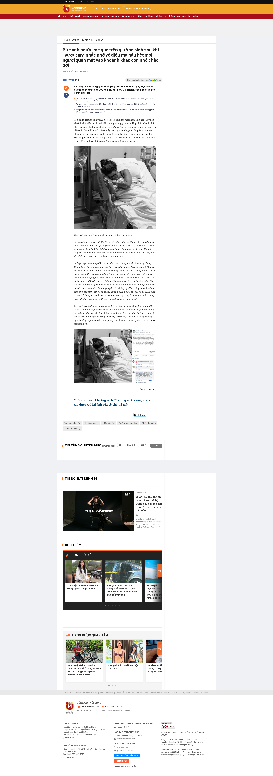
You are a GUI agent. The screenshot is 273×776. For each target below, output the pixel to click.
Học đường (170, 16)
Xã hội (139, 16)
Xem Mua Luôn (183, 16)
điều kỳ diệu (109, 423)
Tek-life (158, 16)
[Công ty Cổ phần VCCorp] (168, 725)
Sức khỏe (148, 16)
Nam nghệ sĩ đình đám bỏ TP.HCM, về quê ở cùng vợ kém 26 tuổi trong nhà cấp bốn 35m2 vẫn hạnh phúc (84, 670)
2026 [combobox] (143, 445)
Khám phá (87, 40)
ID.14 (80, 2)
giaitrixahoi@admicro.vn (126, 750)
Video (195, 16)
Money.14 (115, 16)
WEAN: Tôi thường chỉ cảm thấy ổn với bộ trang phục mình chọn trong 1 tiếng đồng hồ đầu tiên (149, 503)
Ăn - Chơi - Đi (128, 16)
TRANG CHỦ (59, 16)
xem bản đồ (69, 738)
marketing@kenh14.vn (126, 739)
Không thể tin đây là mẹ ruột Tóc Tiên (122, 667)
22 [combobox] (120, 445)
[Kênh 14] (70, 708)
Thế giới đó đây (156, 693)
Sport (102, 693)
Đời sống (105, 16)
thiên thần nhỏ (149, 423)
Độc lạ (99, 40)
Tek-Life (177, 693)
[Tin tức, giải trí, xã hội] (77, 9)
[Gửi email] (77, 80)
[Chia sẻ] (66, 95)
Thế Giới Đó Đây (71, 40)
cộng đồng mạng (72, 428)
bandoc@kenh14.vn (113, 706)
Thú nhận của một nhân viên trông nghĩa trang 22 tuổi (82, 587)
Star (65, 16)
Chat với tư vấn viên (128, 755)
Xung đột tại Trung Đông (138, 8)
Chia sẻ (69, 80)
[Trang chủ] (66, 88)
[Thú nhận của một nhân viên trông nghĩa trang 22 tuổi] (83, 571)
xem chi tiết (121, 761)
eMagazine (69, 2)
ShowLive (91, 2)
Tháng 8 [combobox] (131, 445)
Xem (156, 445)
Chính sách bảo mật (125, 766)
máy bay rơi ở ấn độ (111, 8)
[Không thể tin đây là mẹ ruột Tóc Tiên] (124, 651)
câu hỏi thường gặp (90, 706)
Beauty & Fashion (90, 16)
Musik (77, 16)
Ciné (71, 16)
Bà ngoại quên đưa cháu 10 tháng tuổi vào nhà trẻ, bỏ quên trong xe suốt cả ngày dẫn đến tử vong (122, 590)
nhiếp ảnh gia (92, 423)
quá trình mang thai (128, 423)
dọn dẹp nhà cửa (72, 423)
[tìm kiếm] (208, 2)
